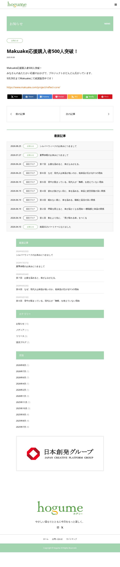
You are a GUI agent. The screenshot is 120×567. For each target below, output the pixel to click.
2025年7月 (21, 426)
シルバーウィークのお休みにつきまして (34, 254)
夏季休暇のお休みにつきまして (30, 266)
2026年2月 (21, 389)
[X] (62, 527)
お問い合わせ (57, 539)
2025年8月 (21, 420)
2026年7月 (21, 371)
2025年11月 (21, 402)
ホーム (45, 539)
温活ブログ (21, 342)
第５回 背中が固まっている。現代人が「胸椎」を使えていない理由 (48, 300)
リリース (20, 336)
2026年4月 (21, 383)
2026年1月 (21, 396)
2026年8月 (21, 365)
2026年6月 (21, 377)
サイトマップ (71, 539)
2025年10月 (21, 408)
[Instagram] (58, 527)
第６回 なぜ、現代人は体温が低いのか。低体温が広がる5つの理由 (47, 289)
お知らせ (20, 323)
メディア (20, 329)
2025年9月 (21, 414)
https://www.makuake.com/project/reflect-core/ (33, 87)
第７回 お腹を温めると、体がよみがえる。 (36, 277)
